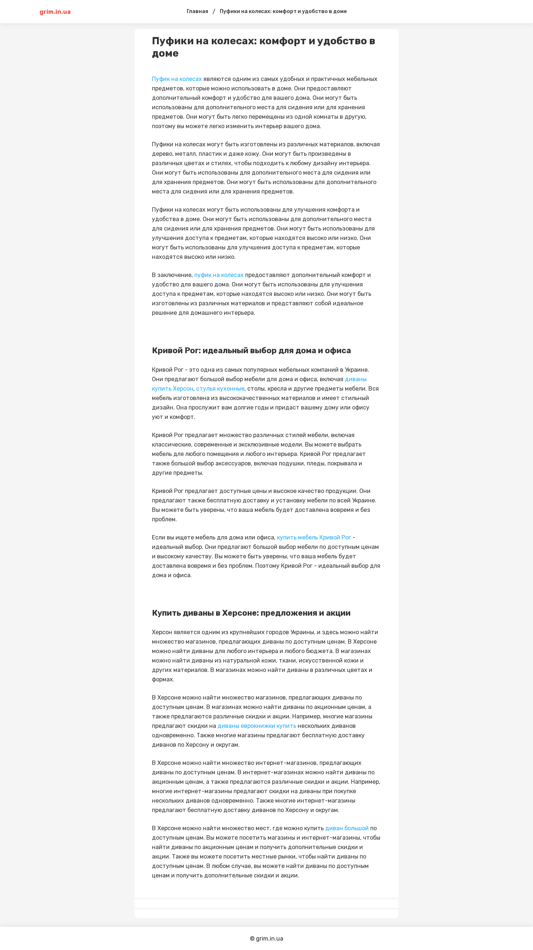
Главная (197, 11)
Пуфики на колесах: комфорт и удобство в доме (283, 11)
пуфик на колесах (219, 275)
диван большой (347, 828)
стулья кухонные (220, 388)
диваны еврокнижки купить (257, 725)
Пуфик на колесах (177, 79)
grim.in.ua (55, 11)
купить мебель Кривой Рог (314, 537)
